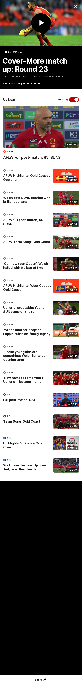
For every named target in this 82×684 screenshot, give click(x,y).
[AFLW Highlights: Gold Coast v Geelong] (41, 176)
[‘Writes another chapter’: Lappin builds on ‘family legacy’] (41, 330)
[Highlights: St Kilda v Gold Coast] (41, 443)
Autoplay (62, 99)
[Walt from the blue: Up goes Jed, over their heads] (41, 465)
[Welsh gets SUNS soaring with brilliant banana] (41, 198)
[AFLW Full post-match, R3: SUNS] (41, 135)
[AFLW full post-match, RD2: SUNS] (41, 220)
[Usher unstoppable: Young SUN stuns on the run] (41, 308)
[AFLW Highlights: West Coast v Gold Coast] (41, 286)
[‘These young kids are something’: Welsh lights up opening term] (41, 354)
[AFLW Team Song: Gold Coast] (41, 242)
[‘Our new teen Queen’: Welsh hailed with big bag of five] (41, 264)
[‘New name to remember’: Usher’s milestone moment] (41, 378)
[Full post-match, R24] (41, 400)
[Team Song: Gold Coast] (41, 421)
